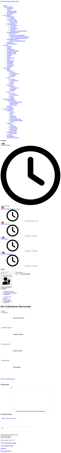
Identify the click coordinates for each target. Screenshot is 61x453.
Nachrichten (10, 8)
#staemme (9, 66)
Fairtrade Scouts (14, 103)
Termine (9, 9)
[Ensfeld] (11, 123)
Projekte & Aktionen (9, 99)
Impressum (3, 448)
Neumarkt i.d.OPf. (11, 53)
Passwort (18, 274)
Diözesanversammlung (12, 32)
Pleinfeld (9, 55)
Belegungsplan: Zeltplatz (16, 120)
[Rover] (10, 92)
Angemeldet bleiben (7, 275)
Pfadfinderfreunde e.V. (12, 39)
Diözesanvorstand (11, 19)
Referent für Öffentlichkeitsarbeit (18, 31)
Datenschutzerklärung (6, 451)
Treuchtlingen (10, 60)
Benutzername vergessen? (10, 293)
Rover (8, 92)
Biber (8, 69)
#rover (11, 96)
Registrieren (7, 294)
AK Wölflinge (13, 25)
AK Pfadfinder (14, 28)
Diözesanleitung (11, 24)
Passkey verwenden (6, 287)
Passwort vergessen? (9, 291)
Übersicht (9, 46)
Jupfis (8, 78)
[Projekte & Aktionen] (14, 99)
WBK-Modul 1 (4, 239)
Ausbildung (10, 42)
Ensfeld (9, 123)
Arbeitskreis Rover (10, 379)
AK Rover (12, 29)
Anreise (12, 122)
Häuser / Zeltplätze (8, 109)
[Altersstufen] (10, 68)
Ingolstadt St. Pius (11, 52)
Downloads (10, 14)
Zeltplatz (12, 112)
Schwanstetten (10, 58)
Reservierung (13, 117)
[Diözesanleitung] (15, 24)
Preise (11, 114)
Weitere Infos (13, 104)
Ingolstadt (9, 134)
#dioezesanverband (12, 43)
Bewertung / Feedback (12, 137)
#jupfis (12, 82)
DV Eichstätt (7, 15)
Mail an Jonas (13, 21)
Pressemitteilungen (11, 12)
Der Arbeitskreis (14, 73)
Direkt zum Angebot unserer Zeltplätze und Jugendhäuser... (30, 411)
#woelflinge (13, 75)
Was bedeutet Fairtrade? (16, 102)
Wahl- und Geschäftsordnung (17, 35)
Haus (11, 113)
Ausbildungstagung (5, 145)
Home (5, 5)
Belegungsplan (14, 129)
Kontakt (12, 18)
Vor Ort (6, 45)
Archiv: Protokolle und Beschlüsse (19, 38)
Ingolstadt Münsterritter (13, 51)
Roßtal (8, 56)
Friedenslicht (10, 107)
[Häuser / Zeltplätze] (14, 109)
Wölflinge (9, 70)
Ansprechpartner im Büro (7, 445)
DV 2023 (12, 33)
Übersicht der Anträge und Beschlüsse (19, 36)
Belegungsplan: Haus (15, 119)
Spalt (8, 59)
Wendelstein (10, 63)
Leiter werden (10, 65)
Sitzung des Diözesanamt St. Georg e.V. (11, 209)
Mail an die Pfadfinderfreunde (17, 41)
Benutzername (19, 272)
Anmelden (3, 288)
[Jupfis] (10, 78)
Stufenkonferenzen (5, 224)
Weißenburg (10, 62)
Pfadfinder (9, 85)
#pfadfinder (13, 89)
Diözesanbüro (10, 16)
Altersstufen (7, 68)
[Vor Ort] (8, 45)
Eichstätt (9, 48)
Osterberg (9, 110)
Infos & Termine (8, 6)
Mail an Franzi (13, 22)
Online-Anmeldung (12, 11)
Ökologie (9, 106)
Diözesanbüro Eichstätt (10, 443)
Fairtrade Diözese (11, 100)
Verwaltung (13, 116)
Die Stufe (12, 72)
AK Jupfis (12, 26)
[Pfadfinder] (13, 85)
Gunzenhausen (10, 49)
